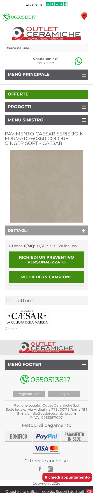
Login (64, 394)
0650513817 (23, 17)
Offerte (18, 94)
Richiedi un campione (46, 276)
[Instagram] (51, 469)
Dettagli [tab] (18, 230)
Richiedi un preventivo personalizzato (46, 259)
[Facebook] (42, 469)
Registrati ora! (28, 394)
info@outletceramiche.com (53, 414)
